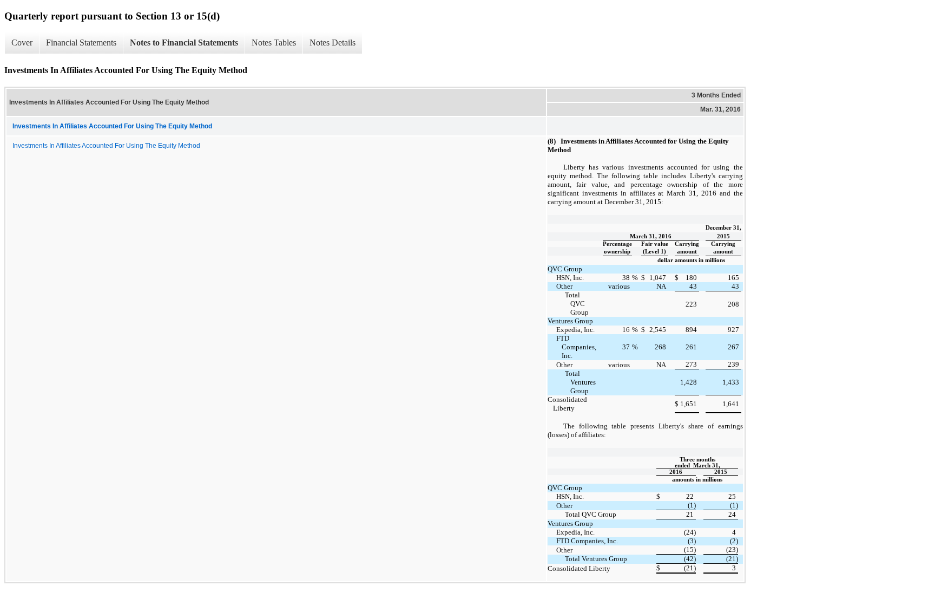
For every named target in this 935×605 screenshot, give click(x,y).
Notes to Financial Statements (184, 42)
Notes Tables (274, 42)
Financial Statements (81, 42)
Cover (21, 42)
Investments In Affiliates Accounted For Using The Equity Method (106, 145)
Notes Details (332, 42)
